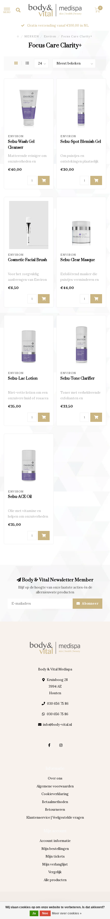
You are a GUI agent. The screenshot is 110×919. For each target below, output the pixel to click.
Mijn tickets (55, 856)
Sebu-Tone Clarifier (77, 378)
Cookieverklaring (55, 794)
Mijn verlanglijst (55, 864)
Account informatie (55, 841)
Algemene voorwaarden (55, 786)
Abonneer (89, 603)
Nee (45, 913)
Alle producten (55, 880)
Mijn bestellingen (55, 849)
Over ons (55, 778)
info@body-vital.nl (57, 724)
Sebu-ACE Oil (20, 496)
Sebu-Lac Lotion (23, 378)
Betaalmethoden (55, 802)
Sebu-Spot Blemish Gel (80, 141)
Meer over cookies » (67, 913)
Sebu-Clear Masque (77, 260)
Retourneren (55, 809)
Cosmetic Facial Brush (27, 260)
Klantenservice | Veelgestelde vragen (55, 817)
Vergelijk (55, 872)
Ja (34, 913)
